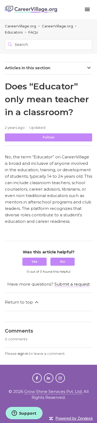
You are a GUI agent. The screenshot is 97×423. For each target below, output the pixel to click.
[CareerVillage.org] (31, 9)
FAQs (33, 32)
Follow (48, 137)
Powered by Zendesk (74, 418)
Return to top (19, 302)
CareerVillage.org (20, 26)
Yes (34, 262)
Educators (14, 32)
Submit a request (72, 284)
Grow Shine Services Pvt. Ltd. (53, 391)
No (62, 262)
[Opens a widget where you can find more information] (24, 413)
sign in (23, 353)
